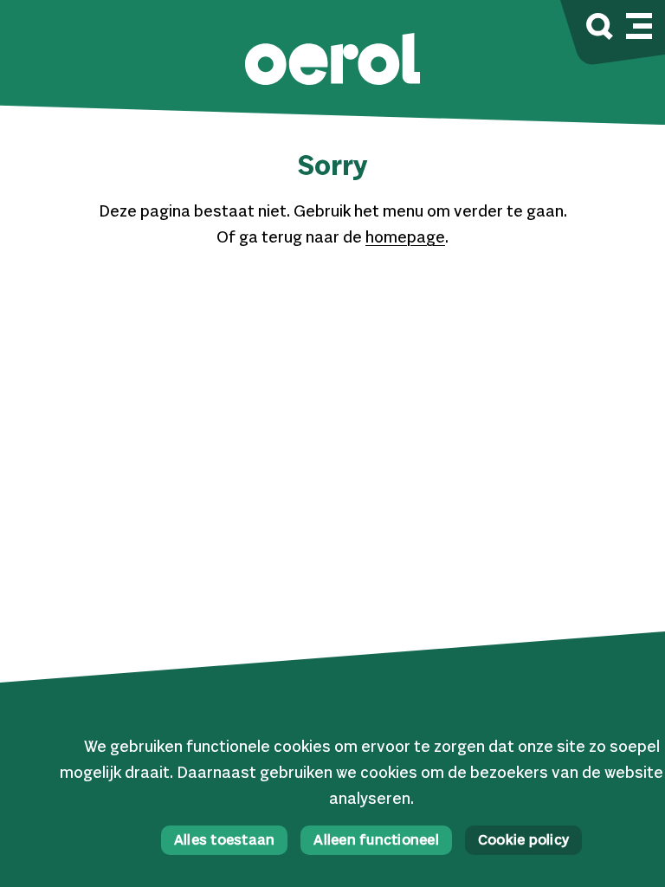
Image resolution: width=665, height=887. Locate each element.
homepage (405, 238)
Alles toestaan (224, 841)
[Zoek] (599, 29)
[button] (332, 61)
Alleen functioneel (376, 841)
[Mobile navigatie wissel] (639, 23)
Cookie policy (523, 841)
